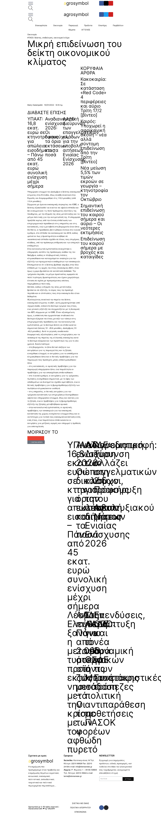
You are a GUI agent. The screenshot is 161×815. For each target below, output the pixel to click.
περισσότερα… (49, 785)
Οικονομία (57, 25)
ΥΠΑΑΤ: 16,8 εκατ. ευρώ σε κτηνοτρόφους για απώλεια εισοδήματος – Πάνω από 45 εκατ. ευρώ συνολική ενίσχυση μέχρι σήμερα (43, 152)
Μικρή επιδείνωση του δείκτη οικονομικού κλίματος (74, 52)
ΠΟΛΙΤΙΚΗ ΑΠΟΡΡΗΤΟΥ (80, 808)
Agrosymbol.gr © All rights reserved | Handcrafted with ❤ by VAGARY (43, 807)
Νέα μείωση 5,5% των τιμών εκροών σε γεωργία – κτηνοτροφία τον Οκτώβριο (94, 183)
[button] (29, 438)
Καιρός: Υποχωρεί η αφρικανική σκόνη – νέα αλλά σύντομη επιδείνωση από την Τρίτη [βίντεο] (93, 141)
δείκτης (38, 38)
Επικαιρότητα (41, 25)
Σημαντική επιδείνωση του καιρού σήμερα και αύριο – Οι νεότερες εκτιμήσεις (92, 219)
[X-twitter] (106, 3)
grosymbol (76, 3)
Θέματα (71, 30)
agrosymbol (76, 14)
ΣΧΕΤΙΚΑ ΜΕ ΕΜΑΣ (80, 803)
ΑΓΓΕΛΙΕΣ (85, 30)
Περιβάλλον (118, 25)
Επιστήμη (102, 25)
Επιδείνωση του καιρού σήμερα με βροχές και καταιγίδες (92, 247)
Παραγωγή (73, 25)
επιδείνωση (47, 38)
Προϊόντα (88, 25)
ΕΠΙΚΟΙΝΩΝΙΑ (80, 812)
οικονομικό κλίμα (61, 38)
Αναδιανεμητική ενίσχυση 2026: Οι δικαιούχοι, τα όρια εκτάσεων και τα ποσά (62, 136)
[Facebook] (101, 3)
